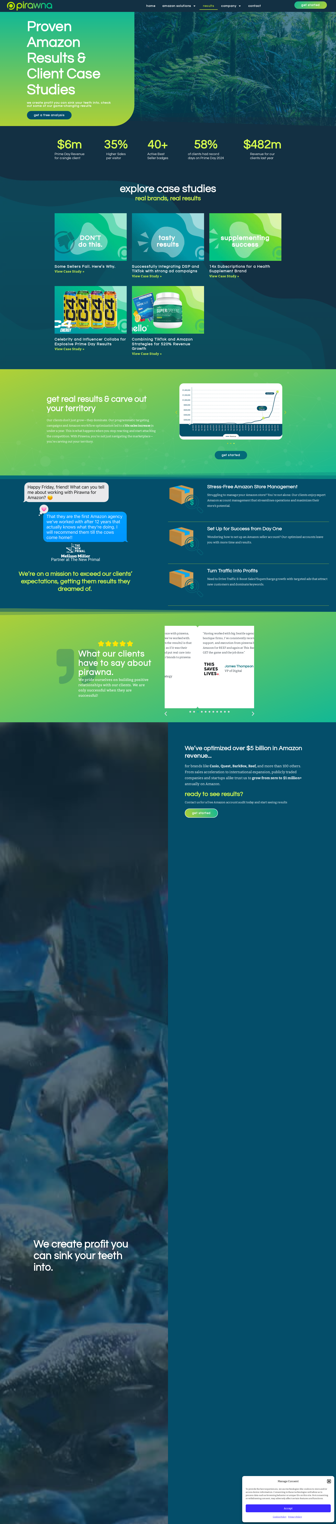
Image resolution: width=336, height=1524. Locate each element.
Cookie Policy (279, 1517)
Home (150, 6)
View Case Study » (70, 271)
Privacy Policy (295, 1517)
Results (208, 6)
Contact (254, 6)
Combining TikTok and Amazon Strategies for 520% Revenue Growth (162, 344)
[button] (329, 1481)
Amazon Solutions (176, 6)
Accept (288, 1508)
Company (228, 6)
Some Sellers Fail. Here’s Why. (85, 267)
